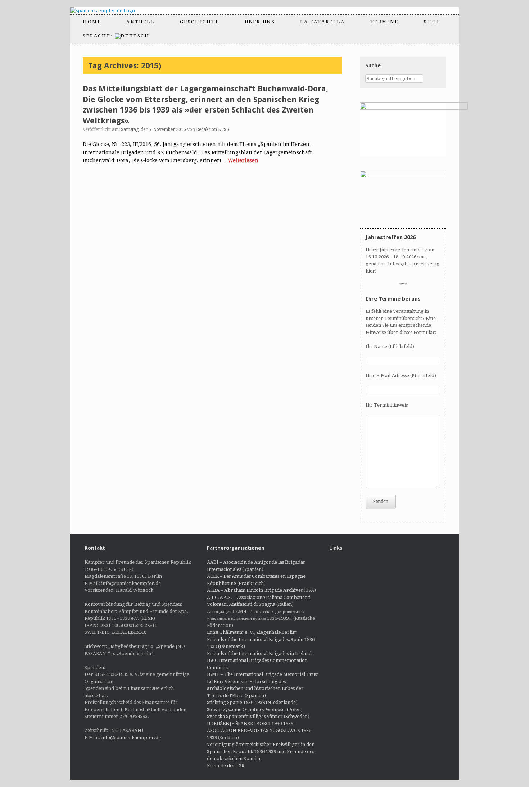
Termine (384, 21)
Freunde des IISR (225, 765)
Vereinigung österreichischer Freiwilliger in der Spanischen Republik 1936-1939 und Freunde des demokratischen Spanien (260, 751)
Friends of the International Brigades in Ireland (259, 653)
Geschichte (200, 21)
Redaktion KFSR (212, 129)
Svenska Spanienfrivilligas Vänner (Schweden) (258, 716)
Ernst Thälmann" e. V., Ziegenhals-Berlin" (252, 632)
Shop (432, 21)
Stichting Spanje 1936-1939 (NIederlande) (252, 702)
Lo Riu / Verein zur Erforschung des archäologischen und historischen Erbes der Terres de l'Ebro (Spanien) (255, 688)
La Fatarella (322, 21)
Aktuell (140, 21)
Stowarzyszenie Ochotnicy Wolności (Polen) (255, 709)
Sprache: (99, 35)
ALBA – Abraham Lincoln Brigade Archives (255, 590)
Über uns (260, 21)
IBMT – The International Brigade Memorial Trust (262, 674)
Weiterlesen (243, 160)
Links (335, 548)
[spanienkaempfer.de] (109, 10)
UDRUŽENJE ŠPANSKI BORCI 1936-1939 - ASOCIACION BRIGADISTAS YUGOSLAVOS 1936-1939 (260, 730)
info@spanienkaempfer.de (131, 737)
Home (92, 21)
